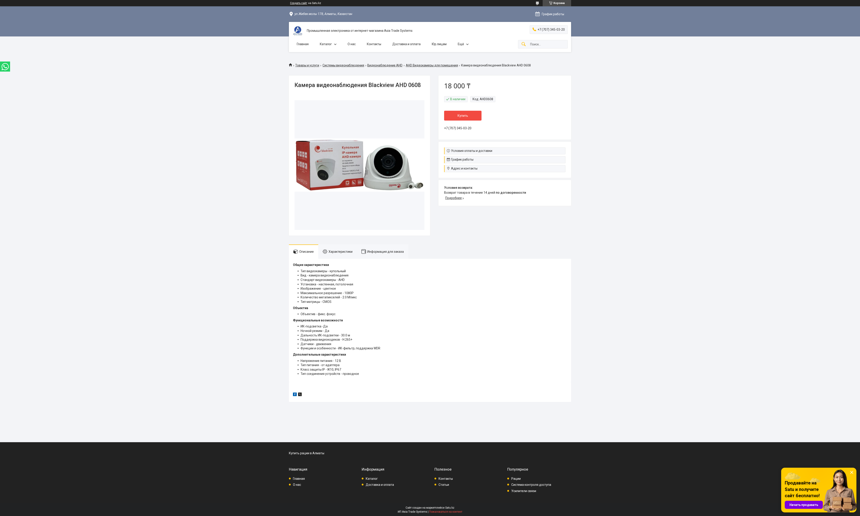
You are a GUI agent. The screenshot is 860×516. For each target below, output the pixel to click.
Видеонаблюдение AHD (384, 65)
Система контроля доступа (531, 484)
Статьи (444, 484)
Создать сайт (298, 3)
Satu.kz (449, 507)
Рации (516, 478)
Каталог (326, 44)
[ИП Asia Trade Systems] (297, 30)
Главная (303, 44)
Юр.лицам (439, 44)
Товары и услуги (307, 65)
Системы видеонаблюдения (343, 65)
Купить (463, 115)
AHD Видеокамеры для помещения (432, 65)
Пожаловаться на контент (445, 511)
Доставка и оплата (406, 44)
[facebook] (295, 395)
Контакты (374, 44)
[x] (300, 395)
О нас (352, 44)
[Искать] (523, 44)
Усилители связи (523, 491)
